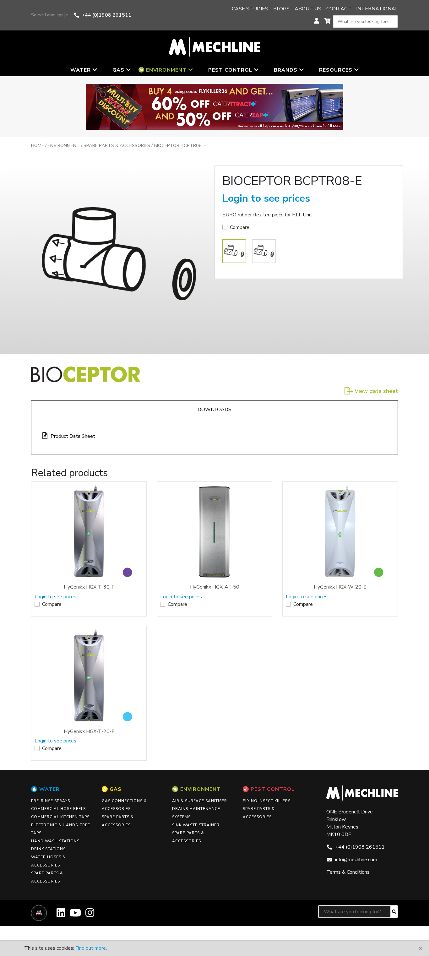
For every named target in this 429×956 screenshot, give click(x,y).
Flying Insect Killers (267, 800)
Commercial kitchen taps (60, 816)
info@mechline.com (356, 859)
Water (49, 789)
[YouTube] (75, 915)
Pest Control (273, 789)
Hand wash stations (55, 841)
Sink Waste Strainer (196, 825)
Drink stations (48, 848)
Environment (64, 145)
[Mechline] (214, 46)
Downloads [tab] (214, 409)
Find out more (90, 948)
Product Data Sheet (73, 436)
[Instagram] (89, 915)
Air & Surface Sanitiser (199, 800)
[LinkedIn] (61, 915)
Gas (116, 789)
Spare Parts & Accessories (117, 145)
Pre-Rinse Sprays (50, 800)
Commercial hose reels (58, 808)
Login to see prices (266, 198)
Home (37, 145)
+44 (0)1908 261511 (106, 15)
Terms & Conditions (348, 872)
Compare (239, 227)
